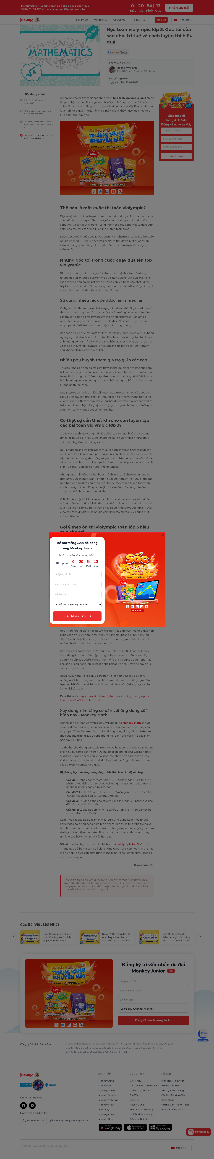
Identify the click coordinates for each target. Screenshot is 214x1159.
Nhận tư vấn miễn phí (77, 616)
